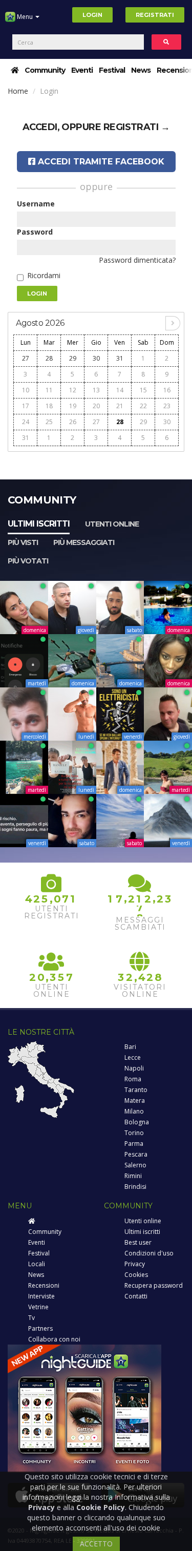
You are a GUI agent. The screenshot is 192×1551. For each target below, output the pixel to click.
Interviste (41, 1296)
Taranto (135, 1089)
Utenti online (112, 524)
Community (45, 70)
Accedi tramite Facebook (99, 161)
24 (25, 421)
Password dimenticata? (137, 260)
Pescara (135, 1154)
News (141, 70)
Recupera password (153, 1285)
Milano (134, 1111)
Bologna (136, 1122)
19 (72, 406)
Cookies (136, 1274)
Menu (24, 16)
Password (35, 232)
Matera (134, 1100)
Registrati (155, 14)
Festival (112, 70)
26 (72, 421)
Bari (130, 1046)
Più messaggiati (83, 542)
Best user (138, 1242)
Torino (134, 1132)
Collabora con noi (54, 1339)
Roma (132, 1079)
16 (166, 390)
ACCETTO (96, 1543)
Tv (31, 1317)
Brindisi (135, 1186)
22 (143, 406)
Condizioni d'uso (149, 1253)
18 (49, 406)
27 (25, 358)
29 (72, 358)
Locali (36, 1264)
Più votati (28, 560)
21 (119, 406)
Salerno (135, 1165)
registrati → (136, 127)
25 (49, 421)
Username (36, 203)
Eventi (82, 70)
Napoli (134, 1068)
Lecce (132, 1057)
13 (96, 390)
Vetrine (38, 1307)
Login (92, 14)
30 (96, 358)
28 (49, 358)
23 (166, 406)
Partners (40, 1328)
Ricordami (43, 275)
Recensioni (43, 1285)
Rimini (133, 1175)
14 (119, 390)
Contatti (135, 1296)
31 (119, 358)
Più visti (23, 542)
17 (25, 406)
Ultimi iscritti (39, 524)
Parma (133, 1143)
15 (143, 390)
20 (96, 406)
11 (49, 390)
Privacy (134, 1264)
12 (72, 390)
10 (25, 390)
